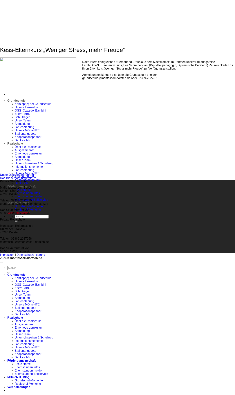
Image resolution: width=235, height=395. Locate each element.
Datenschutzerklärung (31, 254)
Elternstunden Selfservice (31, 373)
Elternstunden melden (29, 196)
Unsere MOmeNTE (27, 304)
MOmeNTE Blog (18, 377)
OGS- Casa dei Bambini (30, 284)
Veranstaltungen (18, 387)
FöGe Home (23, 189)
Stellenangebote (25, 307)
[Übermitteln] (8, 272)
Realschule (15, 317)
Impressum (7, 254)
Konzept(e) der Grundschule (33, 278)
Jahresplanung (24, 170)
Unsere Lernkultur (26, 281)
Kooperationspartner (28, 179)
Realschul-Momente (28, 383)
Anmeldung (22, 297)
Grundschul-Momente (29, 206)
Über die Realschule (28, 321)
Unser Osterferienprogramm (18, 174)
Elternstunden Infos (27, 193)
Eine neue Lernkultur (28, 327)
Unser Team (22, 294)
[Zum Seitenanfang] (1, 262)
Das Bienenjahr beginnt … (17, 178)
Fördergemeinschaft (21, 360)
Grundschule (16, 274)
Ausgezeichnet (24, 324)
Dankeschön (23, 183)
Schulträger (22, 291)
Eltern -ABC (22, 288)
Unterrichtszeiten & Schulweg (34, 337)
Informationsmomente (29, 340)
